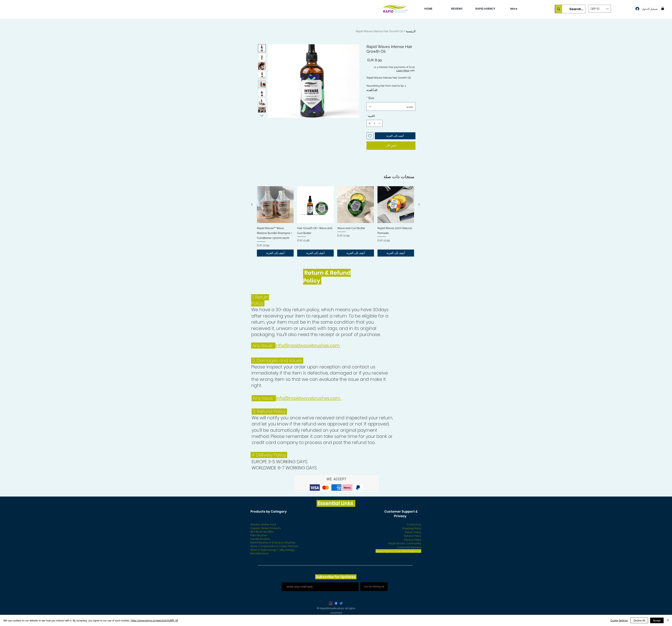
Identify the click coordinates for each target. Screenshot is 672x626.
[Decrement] (379, 123)
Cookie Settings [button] (619, 620)
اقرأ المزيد (371, 89)
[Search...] (558, 9)
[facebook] (336, 603)
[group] (335, 221)
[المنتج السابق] (419, 204)
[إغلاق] (668, 620)
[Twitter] (341, 603)
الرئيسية (410, 31)
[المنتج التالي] (252, 204)
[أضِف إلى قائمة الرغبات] (370, 135)
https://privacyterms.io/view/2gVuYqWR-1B (154, 620)
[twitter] (330, 603)
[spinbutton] (374, 123)
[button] (599, 9)
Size (370, 98)
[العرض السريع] (395, 204)
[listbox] (599, 9)
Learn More (388, 70)
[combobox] (390, 106)
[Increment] (369, 123)
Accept (657, 620)
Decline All (639, 620)
